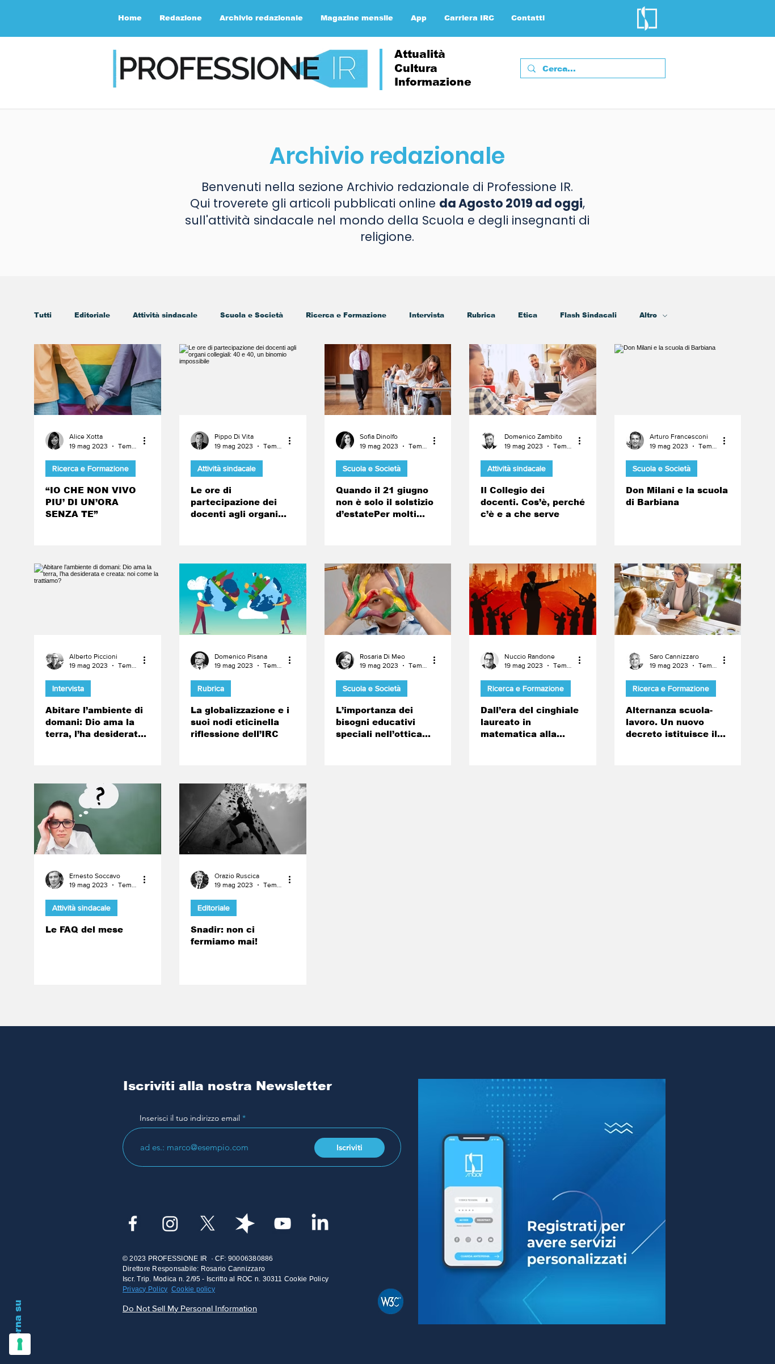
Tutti (43, 315)
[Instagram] (170, 1223)
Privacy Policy (145, 1289)
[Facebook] (133, 1223)
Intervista (426, 315)
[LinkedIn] (320, 1223)
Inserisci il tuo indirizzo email (190, 1118)
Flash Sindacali (588, 315)
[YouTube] (282, 1223)
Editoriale (92, 315)
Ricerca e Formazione (346, 315)
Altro (648, 315)
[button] (181, 18)
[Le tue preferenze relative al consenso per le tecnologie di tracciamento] (20, 1344)
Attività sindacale (165, 315)
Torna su (17, 1322)
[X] (207, 1223)
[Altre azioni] (148, 440)
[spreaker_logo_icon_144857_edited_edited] (245, 1223)
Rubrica (481, 315)
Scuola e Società (251, 315)
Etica (527, 315)
